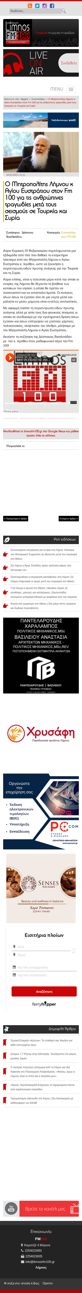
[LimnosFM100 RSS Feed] (30, 6)
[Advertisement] (41, 482)
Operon (48, 1283)
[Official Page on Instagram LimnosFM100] (44, 6)
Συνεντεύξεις (38, 99)
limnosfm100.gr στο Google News (44, 431)
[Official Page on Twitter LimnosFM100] (37, 6)
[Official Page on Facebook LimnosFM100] (52, 6)
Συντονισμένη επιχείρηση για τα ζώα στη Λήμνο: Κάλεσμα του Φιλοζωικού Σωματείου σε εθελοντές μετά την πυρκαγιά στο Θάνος (44, 554)
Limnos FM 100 (10, 418)
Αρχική (24, 99)
